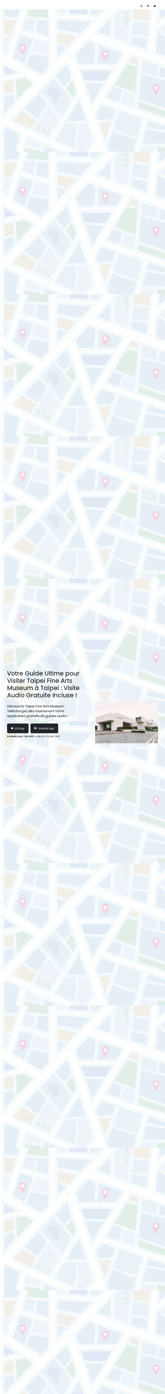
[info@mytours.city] (154, 6)
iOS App (19, 728)
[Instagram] (148, 6)
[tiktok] (141, 6)
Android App (46, 728)
